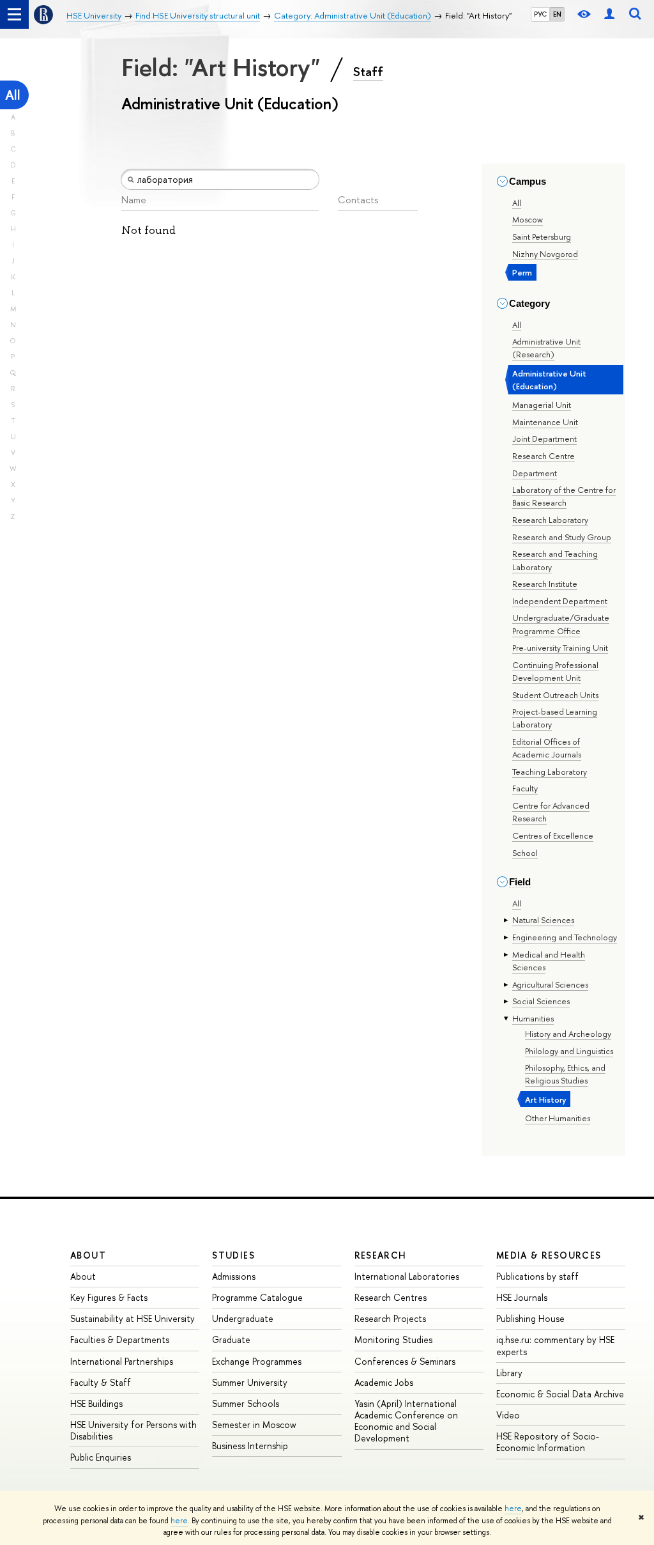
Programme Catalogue (257, 1297)
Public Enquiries (100, 1457)
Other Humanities (557, 1118)
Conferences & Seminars (404, 1361)
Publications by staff (537, 1276)
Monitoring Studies (393, 1339)
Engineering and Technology (564, 937)
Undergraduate (242, 1318)
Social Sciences (541, 1001)
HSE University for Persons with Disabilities (133, 1430)
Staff (368, 71)
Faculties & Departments (119, 1339)
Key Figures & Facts (109, 1297)
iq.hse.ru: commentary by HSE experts (555, 1345)
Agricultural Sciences (550, 984)
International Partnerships (121, 1361)
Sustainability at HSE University (132, 1318)
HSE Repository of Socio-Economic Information (547, 1442)
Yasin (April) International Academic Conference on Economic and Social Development (406, 1421)
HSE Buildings (96, 1403)
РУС (540, 14)
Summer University (249, 1382)
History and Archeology (568, 1033)
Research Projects (390, 1318)
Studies (233, 1255)
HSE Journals (521, 1297)
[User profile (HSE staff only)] (609, 14)
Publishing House (530, 1318)
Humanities (533, 1018)
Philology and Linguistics (569, 1051)
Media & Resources (549, 1255)
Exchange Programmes (256, 1361)
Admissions (233, 1276)
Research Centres (390, 1297)
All (12, 95)
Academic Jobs (383, 1382)
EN (557, 14)
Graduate (231, 1339)
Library (509, 1373)
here (513, 1508)
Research (380, 1255)
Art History (546, 1099)
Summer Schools (245, 1403)
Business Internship (250, 1446)
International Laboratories (406, 1276)
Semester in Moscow (254, 1424)
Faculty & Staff (100, 1382)
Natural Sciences (543, 920)
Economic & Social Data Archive (560, 1394)
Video (508, 1415)
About (88, 1255)
